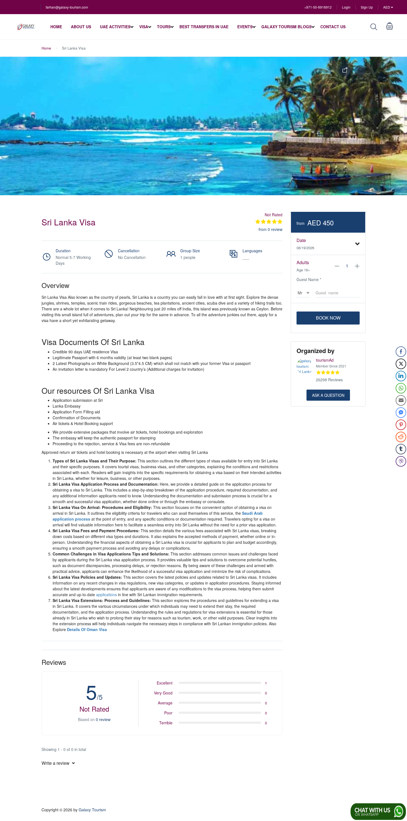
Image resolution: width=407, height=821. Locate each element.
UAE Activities (115, 26)
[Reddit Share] (401, 437)
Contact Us (333, 26)
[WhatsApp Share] (401, 388)
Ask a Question (328, 395)
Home (56, 26)
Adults (303, 262)
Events (245, 26)
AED (387, 7)
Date (301, 240)
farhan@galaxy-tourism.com (67, 7)
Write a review (56, 763)
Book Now (328, 318)
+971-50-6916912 (318, 7)
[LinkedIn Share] (401, 376)
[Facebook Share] (401, 351)
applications (106, 594)
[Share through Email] (401, 400)
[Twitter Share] (401, 364)
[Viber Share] (401, 461)
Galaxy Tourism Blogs (286, 26)
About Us (81, 26)
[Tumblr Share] (401, 449)
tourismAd (325, 360)
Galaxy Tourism (92, 809)
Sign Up (367, 7)
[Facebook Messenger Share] (401, 412)
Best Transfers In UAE (203, 26)
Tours (164, 26)
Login (346, 7)
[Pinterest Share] (401, 424)
